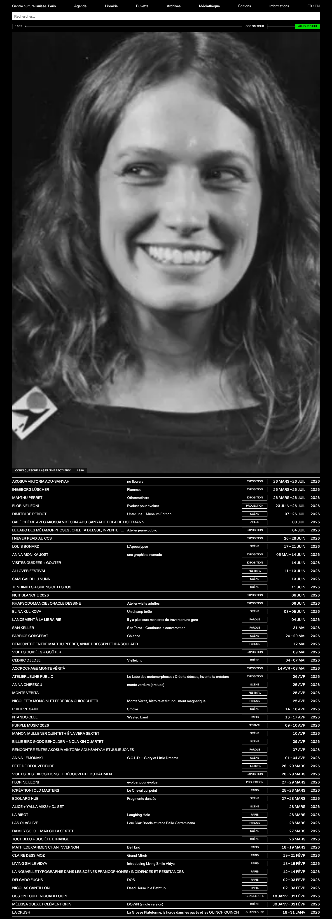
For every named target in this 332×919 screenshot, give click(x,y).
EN (317, 6)
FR (310, 6)
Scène (255, 514)
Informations (279, 6)
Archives (173, 6)
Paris (255, 717)
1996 (80, 470)
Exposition (255, 481)
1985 (18, 26)
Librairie (111, 6)
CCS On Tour (254, 26)
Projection (254, 506)
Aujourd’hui (307, 26)
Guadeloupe (254, 896)
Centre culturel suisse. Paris (34, 6)
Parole (254, 620)
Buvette (142, 6)
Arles (254, 522)
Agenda (80, 6)
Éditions (244, 6)
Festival (254, 571)
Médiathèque (209, 6)
